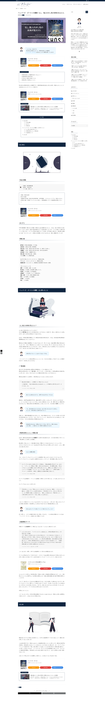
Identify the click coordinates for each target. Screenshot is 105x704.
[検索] (88, 0)
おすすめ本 (74, 90)
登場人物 (28, 125)
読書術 (73, 103)
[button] (30, 693)
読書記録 (74, 105)
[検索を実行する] (87, 12)
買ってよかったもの (76, 98)
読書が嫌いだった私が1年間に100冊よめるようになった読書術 (44, 106)
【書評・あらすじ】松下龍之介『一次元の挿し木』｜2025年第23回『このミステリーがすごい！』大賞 (79, 62)
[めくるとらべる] (25, 4)
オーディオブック (75, 93)
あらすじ (28, 124)
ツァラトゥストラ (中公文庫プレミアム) (36, 562)
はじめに (26, 120)
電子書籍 (74, 115)
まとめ (26, 134)
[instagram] (86, 0)
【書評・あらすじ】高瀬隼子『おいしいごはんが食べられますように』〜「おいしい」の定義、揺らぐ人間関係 (79, 76)
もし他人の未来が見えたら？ (31, 129)
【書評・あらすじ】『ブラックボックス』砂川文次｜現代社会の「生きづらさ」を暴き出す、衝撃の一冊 (79, 71)
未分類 (73, 100)
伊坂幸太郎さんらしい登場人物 (32, 131)
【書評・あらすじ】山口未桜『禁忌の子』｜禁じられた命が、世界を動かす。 (79, 66)
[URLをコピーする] (54, 693)
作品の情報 (28, 122)
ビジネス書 (75, 108)
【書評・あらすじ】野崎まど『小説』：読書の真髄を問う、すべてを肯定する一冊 (79, 80)
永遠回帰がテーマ (29, 132)
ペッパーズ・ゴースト (31, 52)
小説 (20, 687)
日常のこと (74, 96)
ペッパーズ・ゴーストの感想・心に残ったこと (34, 127)
